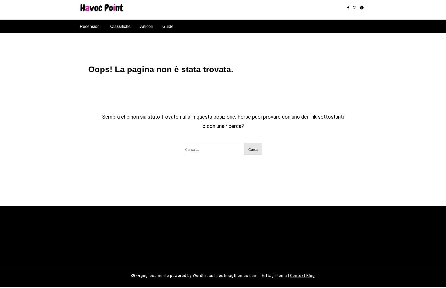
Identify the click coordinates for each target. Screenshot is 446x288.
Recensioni (90, 26)
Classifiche (120, 26)
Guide (167, 26)
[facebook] (362, 8)
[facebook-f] (348, 8)
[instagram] (354, 8)
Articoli (146, 26)
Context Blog (302, 276)
